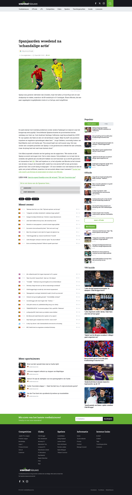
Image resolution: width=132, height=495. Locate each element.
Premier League (23, 438)
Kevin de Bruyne (61, 444)
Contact (79, 444)
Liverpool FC (41, 447)
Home (78, 436)
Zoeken (98, 438)
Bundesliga (22, 441)
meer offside (99, 220)
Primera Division (23, 447)
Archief (98, 436)
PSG (39, 461)
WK (33, 161)
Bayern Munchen (42, 458)
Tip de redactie (81, 438)
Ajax (39, 463)
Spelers (67, 9)
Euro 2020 (35, 199)
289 (49, 55)
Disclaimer (94, 490)
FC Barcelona (42, 452)
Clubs (59, 9)
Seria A (21, 450)
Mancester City (42, 444)
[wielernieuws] (42, 469)
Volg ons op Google (27, 51)
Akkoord (27, 188)
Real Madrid (41, 455)
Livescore (99, 9)
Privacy (79, 441)
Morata (28, 199)
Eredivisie (21, 452)
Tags (97, 441)
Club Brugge (41, 436)
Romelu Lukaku (61, 447)
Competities (50, 9)
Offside (34, 9)
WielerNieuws (109, 490)
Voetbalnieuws (24, 9)
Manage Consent (82, 447)
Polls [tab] (106, 124)
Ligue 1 (21, 444)
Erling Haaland (61, 438)
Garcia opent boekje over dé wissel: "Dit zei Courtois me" (52, 177)
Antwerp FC (41, 441)
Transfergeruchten (79, 9)
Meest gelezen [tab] (92, 124)
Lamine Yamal (61, 441)
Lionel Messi (61, 436)
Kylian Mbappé (61, 450)
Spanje (21, 199)
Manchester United (43, 450)
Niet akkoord (29, 192)
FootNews (101, 490)
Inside (90, 9)
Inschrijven (108, 419)
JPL (41, 9)
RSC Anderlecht (42, 438)
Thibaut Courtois (62, 452)
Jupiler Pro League (24, 436)
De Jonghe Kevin (26, 55)
